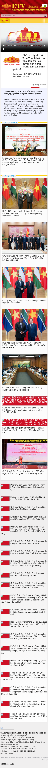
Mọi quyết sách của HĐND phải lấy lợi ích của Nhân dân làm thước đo (27, 498)
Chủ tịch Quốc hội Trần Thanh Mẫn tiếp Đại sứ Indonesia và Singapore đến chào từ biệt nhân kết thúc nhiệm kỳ (23, 258)
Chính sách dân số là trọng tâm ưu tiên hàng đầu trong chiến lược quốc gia (22, 388)
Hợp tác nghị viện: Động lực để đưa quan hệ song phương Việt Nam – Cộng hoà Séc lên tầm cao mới (28, 624)
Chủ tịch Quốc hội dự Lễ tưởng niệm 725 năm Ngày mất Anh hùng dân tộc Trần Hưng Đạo (23, 472)
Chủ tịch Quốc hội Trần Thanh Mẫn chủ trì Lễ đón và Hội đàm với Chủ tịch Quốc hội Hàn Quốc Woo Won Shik (28, 636)
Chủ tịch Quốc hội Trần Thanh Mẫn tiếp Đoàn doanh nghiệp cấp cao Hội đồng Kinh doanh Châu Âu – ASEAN (27, 585)
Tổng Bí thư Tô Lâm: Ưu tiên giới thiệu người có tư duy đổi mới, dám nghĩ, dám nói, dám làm (28, 716)
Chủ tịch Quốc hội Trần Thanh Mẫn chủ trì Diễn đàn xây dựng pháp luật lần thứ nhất (28, 612)
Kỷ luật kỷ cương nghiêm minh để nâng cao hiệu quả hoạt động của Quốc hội (28, 518)
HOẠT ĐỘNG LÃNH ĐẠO (32, 74)
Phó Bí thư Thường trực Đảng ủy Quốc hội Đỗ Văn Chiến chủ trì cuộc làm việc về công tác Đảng (28, 662)
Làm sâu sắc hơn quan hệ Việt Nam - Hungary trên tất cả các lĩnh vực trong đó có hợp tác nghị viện (23, 430)
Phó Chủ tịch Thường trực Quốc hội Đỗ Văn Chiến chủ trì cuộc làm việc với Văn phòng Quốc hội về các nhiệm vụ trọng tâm (24, 649)
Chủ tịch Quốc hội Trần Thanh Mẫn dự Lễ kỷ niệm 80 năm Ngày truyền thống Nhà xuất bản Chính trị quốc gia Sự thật (29, 563)
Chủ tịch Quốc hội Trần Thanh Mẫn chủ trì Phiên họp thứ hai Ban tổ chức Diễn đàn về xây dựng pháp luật (28, 704)
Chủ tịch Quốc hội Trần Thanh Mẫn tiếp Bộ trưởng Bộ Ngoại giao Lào (27, 508)
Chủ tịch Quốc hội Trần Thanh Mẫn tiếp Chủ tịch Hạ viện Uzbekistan (23, 301)
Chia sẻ (43, 85)
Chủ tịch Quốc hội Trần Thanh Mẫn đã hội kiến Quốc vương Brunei (27, 574)
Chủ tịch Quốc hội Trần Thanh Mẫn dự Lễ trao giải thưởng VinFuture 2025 (29, 542)
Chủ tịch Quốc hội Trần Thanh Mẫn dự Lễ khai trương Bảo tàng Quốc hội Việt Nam (29, 552)
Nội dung (35, 85)
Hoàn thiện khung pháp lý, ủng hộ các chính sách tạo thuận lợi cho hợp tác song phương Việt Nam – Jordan (22, 213)
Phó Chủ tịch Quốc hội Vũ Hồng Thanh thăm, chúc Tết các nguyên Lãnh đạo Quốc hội (27, 487)
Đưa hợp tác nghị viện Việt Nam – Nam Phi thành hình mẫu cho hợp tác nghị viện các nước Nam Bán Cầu (23, 345)
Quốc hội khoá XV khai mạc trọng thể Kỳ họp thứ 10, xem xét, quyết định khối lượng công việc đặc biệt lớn (22, 410)
